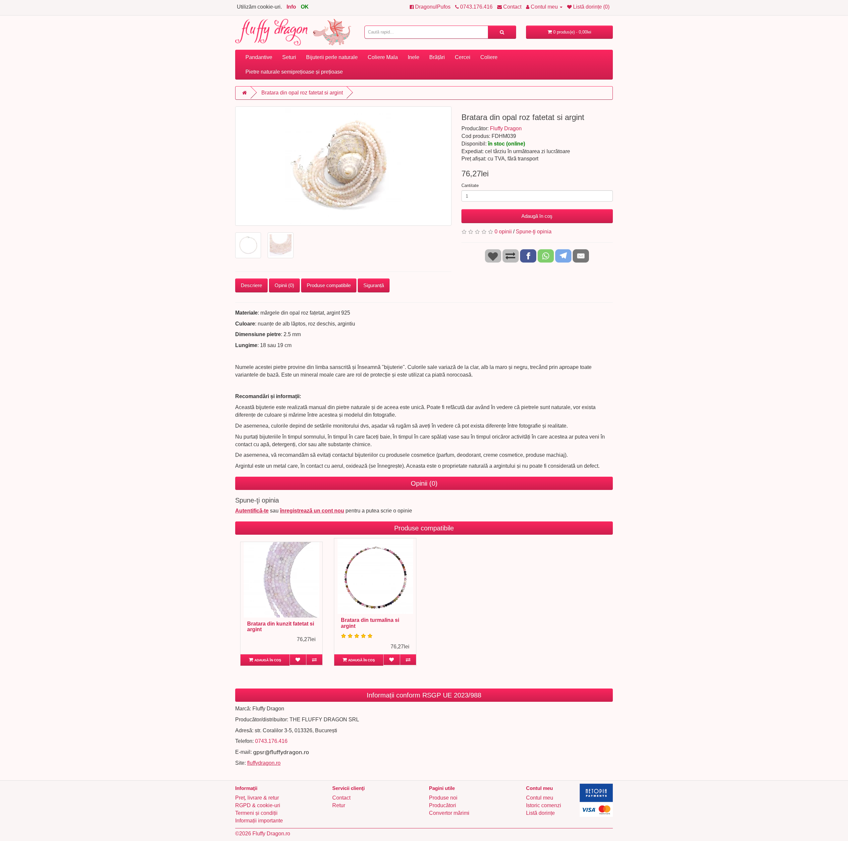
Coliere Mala (383, 57)
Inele (413, 57)
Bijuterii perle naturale (332, 57)
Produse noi (443, 798)
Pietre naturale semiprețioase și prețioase (294, 72)
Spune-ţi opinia (534, 231)
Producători (442, 805)
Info (291, 7)
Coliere (489, 57)
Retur (338, 805)
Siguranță (373, 285)
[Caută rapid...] (502, 32)
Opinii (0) (284, 285)
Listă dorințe (540, 813)
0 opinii (503, 231)
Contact (341, 798)
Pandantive (258, 57)
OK (305, 7)
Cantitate (470, 185)
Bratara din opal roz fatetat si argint (302, 92)
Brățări (437, 57)
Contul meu (539, 798)
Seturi (289, 57)
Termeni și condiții (256, 813)
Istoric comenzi (543, 805)
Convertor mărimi (449, 813)
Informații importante (259, 820)
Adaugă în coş (537, 216)
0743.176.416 (271, 741)
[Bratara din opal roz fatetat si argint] (343, 166)
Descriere (251, 285)
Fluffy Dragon (506, 128)
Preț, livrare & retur (257, 798)
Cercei (462, 57)
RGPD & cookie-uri (257, 805)
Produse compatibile (329, 285)
